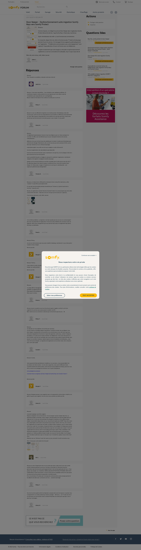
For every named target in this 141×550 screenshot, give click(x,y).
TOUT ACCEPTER (88, 295)
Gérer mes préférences (54, 295)
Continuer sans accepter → (89, 255)
